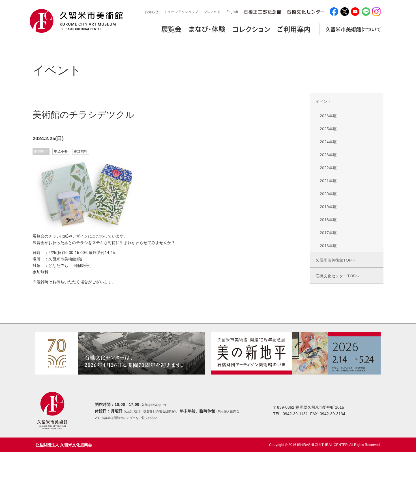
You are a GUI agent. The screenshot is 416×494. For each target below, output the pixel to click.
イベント (323, 101)
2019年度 (328, 206)
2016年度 (328, 245)
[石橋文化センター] (305, 12)
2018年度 (328, 219)
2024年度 (328, 142)
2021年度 (328, 181)
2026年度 (328, 116)
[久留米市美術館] (78, 21)
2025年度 (328, 129)
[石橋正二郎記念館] (262, 12)
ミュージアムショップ (181, 12)
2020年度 (328, 193)
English (232, 12)
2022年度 (328, 168)
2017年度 (328, 232)
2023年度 (328, 155)
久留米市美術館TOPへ (335, 260)
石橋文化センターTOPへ (337, 276)
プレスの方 (212, 12)
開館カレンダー (125, 417)
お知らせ (151, 12)
